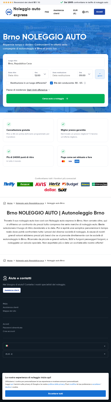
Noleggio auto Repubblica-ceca (30, 203)
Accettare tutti (55, 393)
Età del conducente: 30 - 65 (68, 83)
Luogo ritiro (12, 60)
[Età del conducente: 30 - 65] (51, 83)
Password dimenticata (12, 327)
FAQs (5, 304)
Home (10, 203)
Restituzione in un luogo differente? (28, 83)
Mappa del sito (9, 311)
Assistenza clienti (58, 12)
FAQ (47, 11)
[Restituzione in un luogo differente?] (7, 83)
